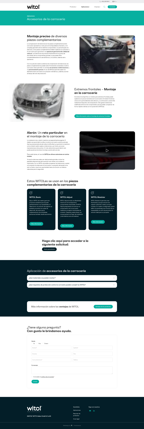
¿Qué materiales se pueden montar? (42, 278)
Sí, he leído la (44, 377)
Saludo (33, 341)
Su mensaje (35, 365)
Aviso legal (76, 419)
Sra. (40, 343)
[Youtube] (90, 411)
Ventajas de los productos (103, 306)
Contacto (112, 7)
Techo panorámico (49, 249)
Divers (46, 343)
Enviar (35, 381)
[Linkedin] (93, 411)
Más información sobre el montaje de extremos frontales (93, 116)
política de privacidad (47, 377)
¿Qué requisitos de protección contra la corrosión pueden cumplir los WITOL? (57, 285)
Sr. (34, 343)
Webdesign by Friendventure (72, 425)
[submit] (104, 6)
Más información (36, 224)
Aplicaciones (77, 410)
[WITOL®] (33, 7)
